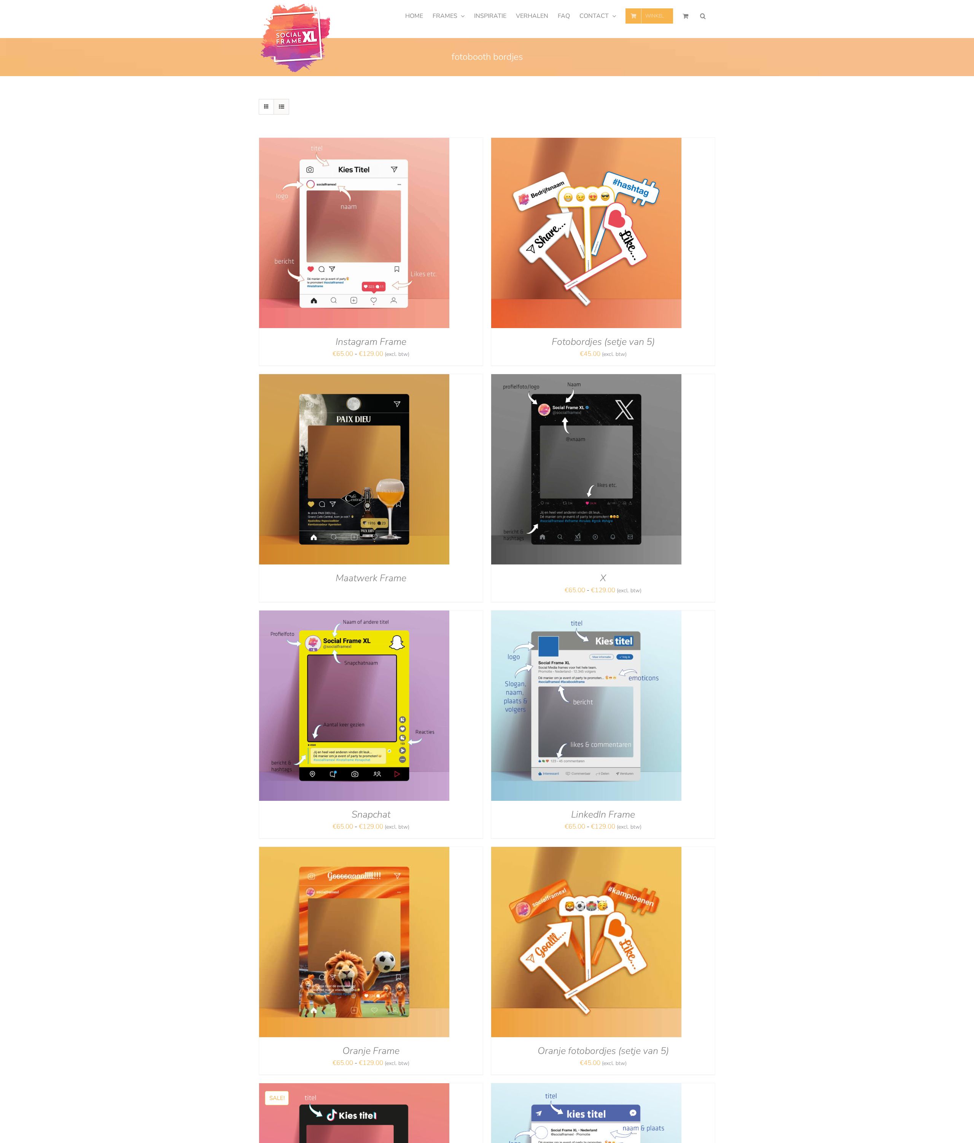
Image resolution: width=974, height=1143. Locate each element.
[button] (703, 16)
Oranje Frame (370, 1050)
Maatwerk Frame (371, 578)
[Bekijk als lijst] (281, 106)
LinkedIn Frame (603, 814)
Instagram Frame (371, 341)
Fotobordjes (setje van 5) (603, 341)
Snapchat (371, 814)
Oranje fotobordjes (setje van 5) (603, 1050)
